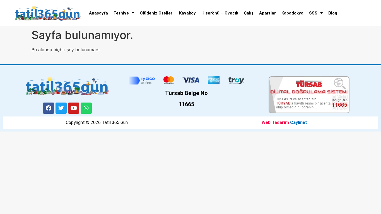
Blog (332, 13)
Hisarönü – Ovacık (219, 13)
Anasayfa (98, 13)
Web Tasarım (275, 122)
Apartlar (267, 13)
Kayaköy (187, 13)
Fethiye (121, 13)
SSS (313, 13)
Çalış (249, 13)
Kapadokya (292, 13)
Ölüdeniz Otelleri (156, 13)
